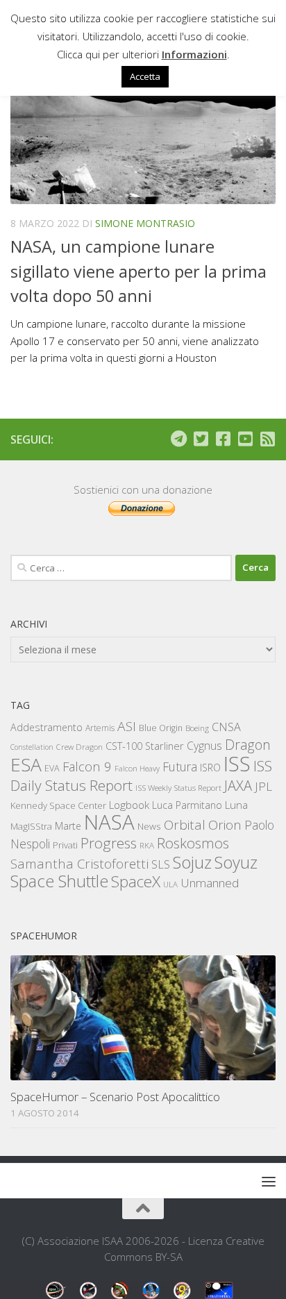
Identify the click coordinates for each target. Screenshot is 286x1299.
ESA (26, 764)
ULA (170, 884)
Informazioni (194, 54)
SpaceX (135, 881)
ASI (126, 726)
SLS (160, 864)
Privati (65, 845)
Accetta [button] (145, 76)
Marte (68, 825)
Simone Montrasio (145, 223)
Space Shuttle (59, 880)
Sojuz (192, 861)
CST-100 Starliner (145, 746)
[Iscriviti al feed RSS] (267, 438)
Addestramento (46, 727)
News (149, 825)
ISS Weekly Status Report (178, 787)
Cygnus (204, 745)
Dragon (248, 744)
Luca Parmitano (187, 805)
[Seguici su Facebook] (222, 438)
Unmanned (209, 883)
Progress (109, 843)
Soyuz (236, 862)
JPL (263, 786)
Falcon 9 (87, 766)
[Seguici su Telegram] (178, 438)
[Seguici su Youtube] (245, 438)
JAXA (238, 785)
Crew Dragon (79, 746)
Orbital (184, 825)
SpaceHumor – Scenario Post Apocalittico (115, 1097)
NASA (109, 822)
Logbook (129, 805)
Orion (225, 825)
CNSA (226, 727)
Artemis (100, 728)
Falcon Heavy (137, 768)
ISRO (210, 767)
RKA (147, 845)
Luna (236, 805)
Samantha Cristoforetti (79, 863)
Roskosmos (193, 843)
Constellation (31, 747)
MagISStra (31, 826)
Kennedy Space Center (58, 805)
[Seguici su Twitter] (200, 438)
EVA (52, 768)
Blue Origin (161, 728)
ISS (237, 763)
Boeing (197, 728)
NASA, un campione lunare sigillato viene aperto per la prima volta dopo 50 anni (138, 271)
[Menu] (268, 1181)
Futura (179, 766)
